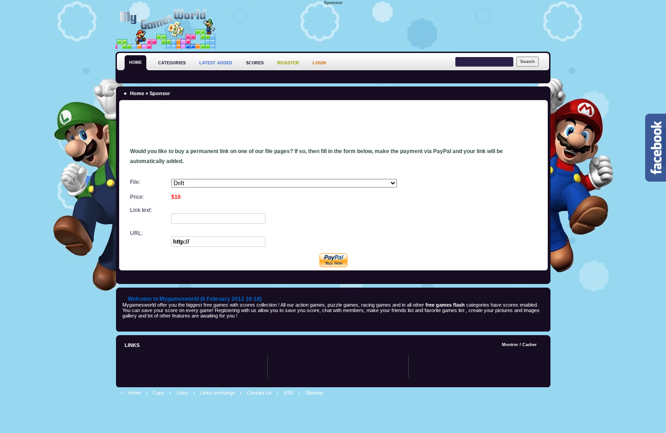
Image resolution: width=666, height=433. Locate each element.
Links (182, 392)
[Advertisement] (385, 26)
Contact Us (259, 392)
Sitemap (314, 392)
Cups (158, 392)
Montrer (510, 344)
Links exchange (217, 392)
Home (137, 93)
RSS (289, 392)
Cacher (529, 344)
